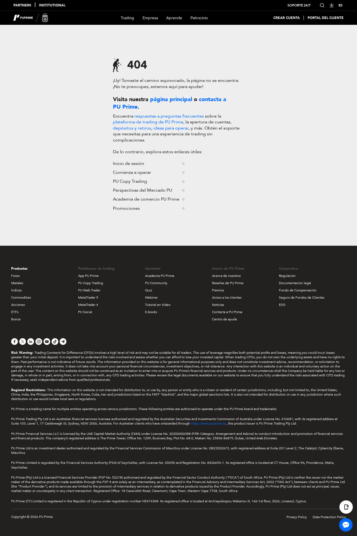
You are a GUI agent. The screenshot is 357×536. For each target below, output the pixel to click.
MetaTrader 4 (88, 305)
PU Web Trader (89, 290)
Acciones (18, 305)
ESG (282, 305)
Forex (15, 276)
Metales (17, 283)
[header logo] (30, 18)
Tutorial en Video (157, 305)
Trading (127, 18)
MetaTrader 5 (88, 297)
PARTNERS (22, 5)
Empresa (150, 18)
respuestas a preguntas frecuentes (169, 116)
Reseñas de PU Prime (227, 283)
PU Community (156, 283)
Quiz (148, 290)
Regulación (287, 276)
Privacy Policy (296, 517)
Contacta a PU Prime (227, 312)
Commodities (21, 297)
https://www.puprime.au (208, 423)
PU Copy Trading (90, 283)
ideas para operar (171, 128)
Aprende (174, 18)
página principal (171, 99)
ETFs (14, 312)
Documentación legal (295, 283)
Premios (218, 290)
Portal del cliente (326, 18)
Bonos (16, 319)
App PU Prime (88, 276)
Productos (19, 268)
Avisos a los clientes (227, 297)
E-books (151, 312)
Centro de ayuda (224, 319)
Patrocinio (199, 18)
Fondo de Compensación (298, 290)
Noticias (218, 305)
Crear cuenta (286, 18)
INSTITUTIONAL (52, 5)
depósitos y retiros (132, 128)
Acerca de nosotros (226, 276)
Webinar (151, 297)
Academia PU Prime (159, 276)
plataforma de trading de (148, 122)
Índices (16, 290)
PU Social (85, 312)
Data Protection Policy (329, 517)
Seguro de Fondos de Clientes (301, 297)
